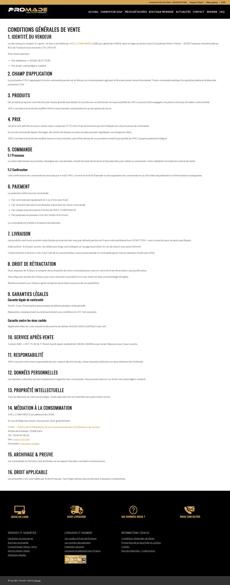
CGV (223, 2)
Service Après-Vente (19, 550)
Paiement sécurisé (74, 546)
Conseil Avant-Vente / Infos (22, 546)
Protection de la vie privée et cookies (141, 542)
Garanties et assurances (20, 538)
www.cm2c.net (21, 439)
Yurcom (37, 581)
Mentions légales (17, 554)
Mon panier (212, 2)
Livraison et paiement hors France (82, 550)
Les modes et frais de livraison (81, 538)
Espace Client (196, 2)
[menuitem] (196, 2)
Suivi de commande (18, 542)
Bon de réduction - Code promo (138, 550)
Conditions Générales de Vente (137, 538)
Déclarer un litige (30, 443)
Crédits (125, 546)
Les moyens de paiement (78, 542)
